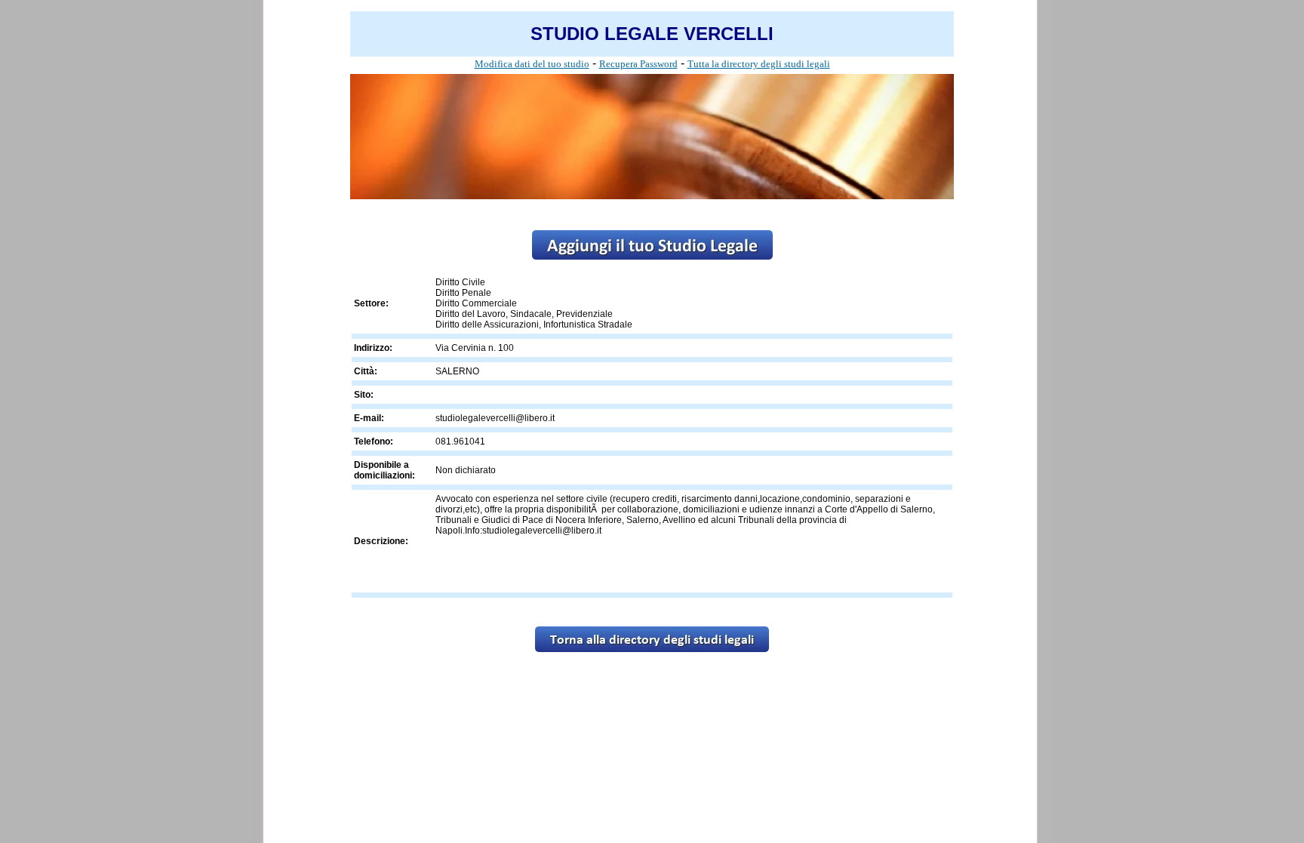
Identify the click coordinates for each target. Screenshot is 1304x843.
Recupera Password (638, 63)
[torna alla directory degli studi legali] (652, 647)
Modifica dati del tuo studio (532, 63)
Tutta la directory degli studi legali (758, 63)
